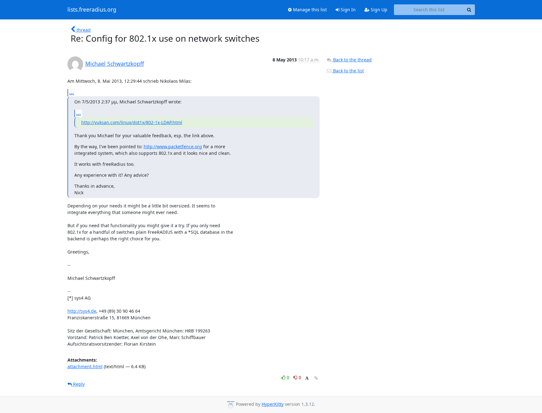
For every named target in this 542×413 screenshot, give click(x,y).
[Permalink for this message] (316, 378)
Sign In (347, 10)
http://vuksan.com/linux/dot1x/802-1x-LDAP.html (131, 122)
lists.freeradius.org (91, 9)
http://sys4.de (81, 311)
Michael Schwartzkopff (114, 63)
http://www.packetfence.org (173, 146)
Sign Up (378, 10)
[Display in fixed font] (307, 378)
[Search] (469, 9)
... (71, 92)
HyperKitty (273, 404)
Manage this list (309, 10)
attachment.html (85, 366)
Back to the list (348, 71)
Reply (78, 384)
